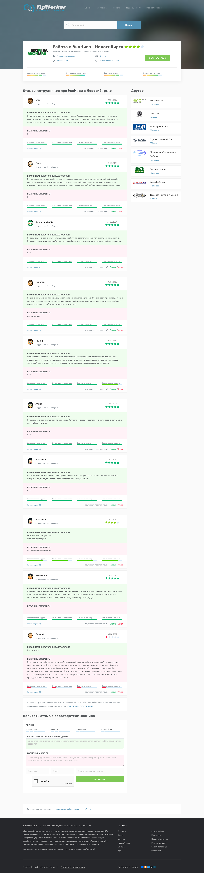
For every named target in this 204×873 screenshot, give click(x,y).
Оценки (30, 725)
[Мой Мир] (148, 867)
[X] (151, 867)
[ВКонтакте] (142, 867)
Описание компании (66, 56)
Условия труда (31, 729)
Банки (88, 8)
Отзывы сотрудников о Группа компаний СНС (156, 141)
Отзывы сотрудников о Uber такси (156, 115)
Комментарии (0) (34, 148)
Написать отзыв (157, 58)
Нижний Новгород (159, 839)
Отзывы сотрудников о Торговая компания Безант (156, 196)
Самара (121, 847)
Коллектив (55, 729)
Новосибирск (124, 843)
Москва (121, 839)
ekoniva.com (62, 60)
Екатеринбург (157, 831)
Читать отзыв (62, 677)
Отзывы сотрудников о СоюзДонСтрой (156, 184)
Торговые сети (133, 8)
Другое (103, 56)
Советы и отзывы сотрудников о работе (45, 8)
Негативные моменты (37, 753)
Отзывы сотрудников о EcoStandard (156, 102)
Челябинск (156, 850)
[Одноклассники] (145, 867)
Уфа (119, 850)
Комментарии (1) (33, 267)
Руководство (81, 729)
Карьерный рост (107, 729)
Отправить (100, 779)
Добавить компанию (73, 866)
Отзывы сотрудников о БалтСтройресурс (156, 128)
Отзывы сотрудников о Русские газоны (156, 171)
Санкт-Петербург (159, 847)
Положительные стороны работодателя (47, 736)
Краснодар (156, 835)
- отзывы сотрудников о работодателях (57, 825)
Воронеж (122, 831)
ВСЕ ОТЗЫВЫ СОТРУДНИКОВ (80, 706)
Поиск (129, 25)
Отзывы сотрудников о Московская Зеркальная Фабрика (156, 156)
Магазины (102, 8)
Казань (121, 835)
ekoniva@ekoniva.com (109, 60)
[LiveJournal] (154, 867)
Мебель (116, 8)
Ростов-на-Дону (158, 843)
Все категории (154, 8)
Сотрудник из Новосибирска (47, 104)
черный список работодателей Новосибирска (73, 809)
